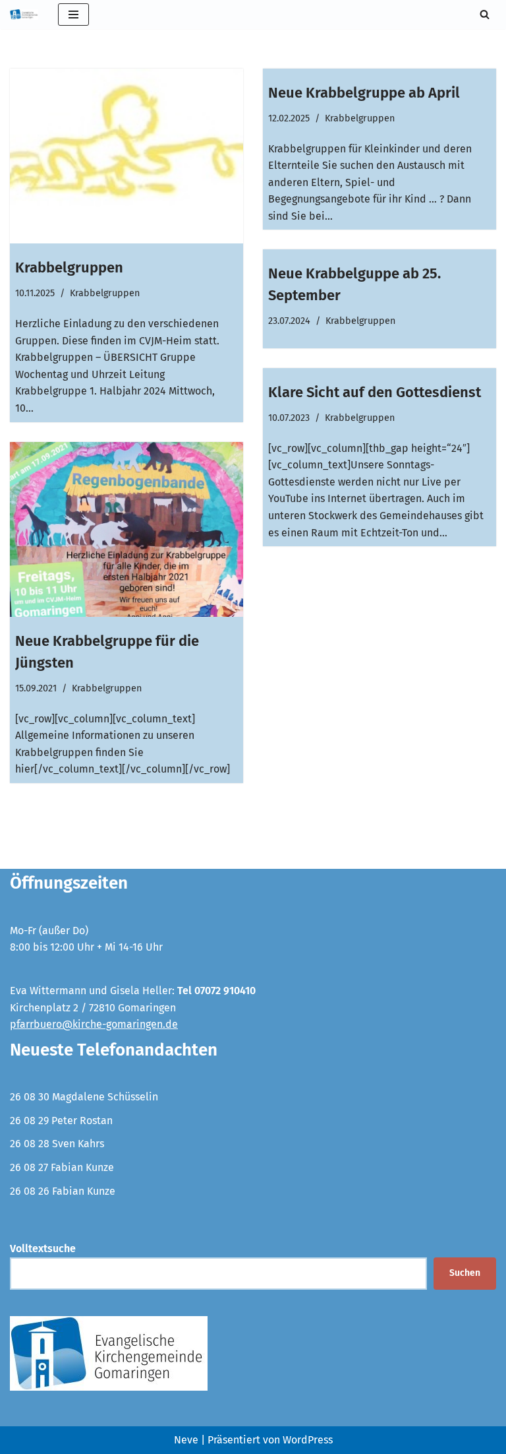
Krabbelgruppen (69, 267)
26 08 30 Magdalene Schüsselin (84, 1096)
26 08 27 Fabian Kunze (62, 1167)
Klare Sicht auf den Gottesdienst (374, 392)
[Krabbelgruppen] (126, 156)
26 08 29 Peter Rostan (61, 1120)
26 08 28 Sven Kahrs (57, 1143)
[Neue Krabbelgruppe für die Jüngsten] (126, 529)
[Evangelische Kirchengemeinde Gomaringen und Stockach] (24, 14)
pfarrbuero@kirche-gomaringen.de (94, 1024)
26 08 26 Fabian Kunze (62, 1191)
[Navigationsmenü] (73, 14)
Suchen (464, 1273)
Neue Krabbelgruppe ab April (364, 93)
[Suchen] (485, 14)
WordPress (308, 1440)
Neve (186, 1440)
